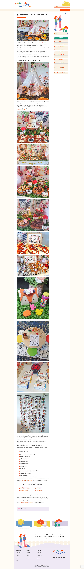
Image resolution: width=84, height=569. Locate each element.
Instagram (28, 553)
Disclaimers (39, 558)
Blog (17, 560)
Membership (18, 552)
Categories (18, 558)
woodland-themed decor (37, 435)
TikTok (28, 555)
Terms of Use (40, 555)
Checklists (18, 557)
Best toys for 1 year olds (24, 487)
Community (18, 553)
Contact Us (39, 553)
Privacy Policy (40, 557)
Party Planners (24, 480)
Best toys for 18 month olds (24, 488)
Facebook (28, 552)
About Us (39, 552)
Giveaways (18, 555)
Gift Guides (30, 480)
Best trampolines (39, 490)
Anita (17, 15)
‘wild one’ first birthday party (43, 42)
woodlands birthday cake (21, 109)
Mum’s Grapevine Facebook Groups (27, 502)
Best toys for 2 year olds (24, 490)
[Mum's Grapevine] (26, 4)
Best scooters (39, 488)
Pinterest (28, 557)
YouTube (28, 558)
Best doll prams (39, 487)
